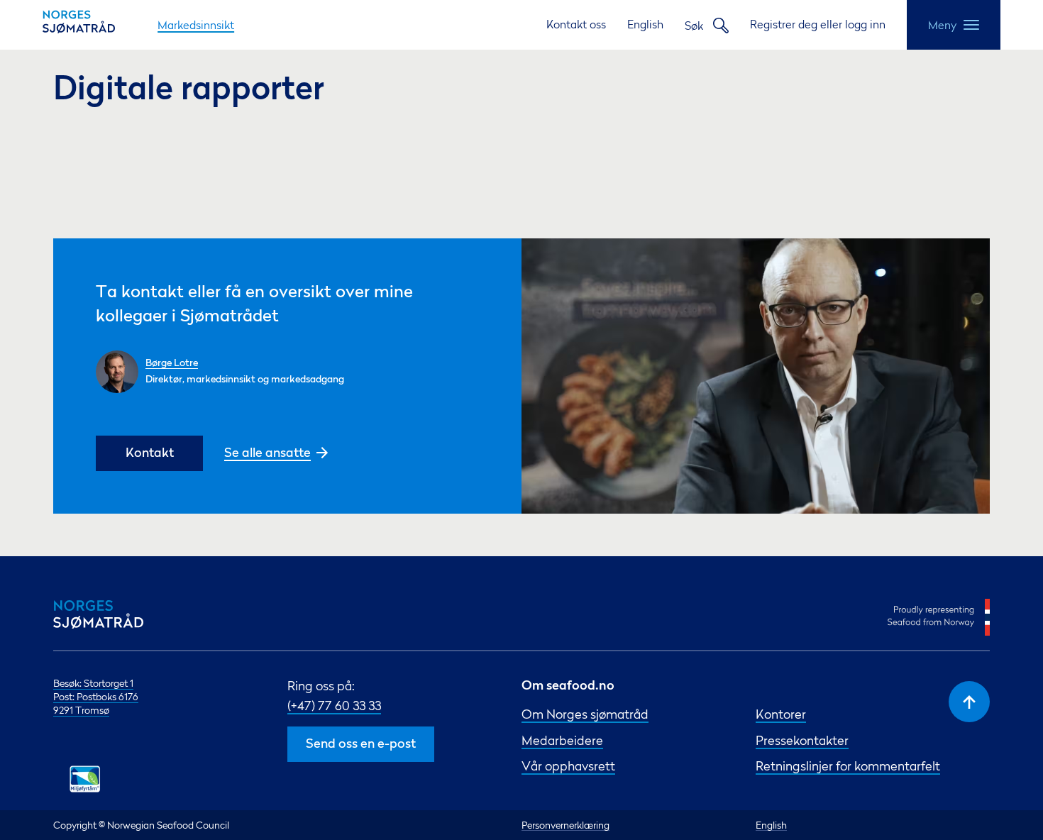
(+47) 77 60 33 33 (334, 705)
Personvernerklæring (565, 825)
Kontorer (781, 714)
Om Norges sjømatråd (585, 714)
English (645, 24)
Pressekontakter (802, 740)
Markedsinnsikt (196, 25)
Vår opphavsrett (568, 765)
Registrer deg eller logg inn (817, 24)
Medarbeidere (562, 740)
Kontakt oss (576, 24)
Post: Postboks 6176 (95, 696)
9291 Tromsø (81, 710)
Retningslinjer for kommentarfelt (848, 765)
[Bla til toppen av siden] (969, 701)
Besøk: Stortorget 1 (93, 683)
